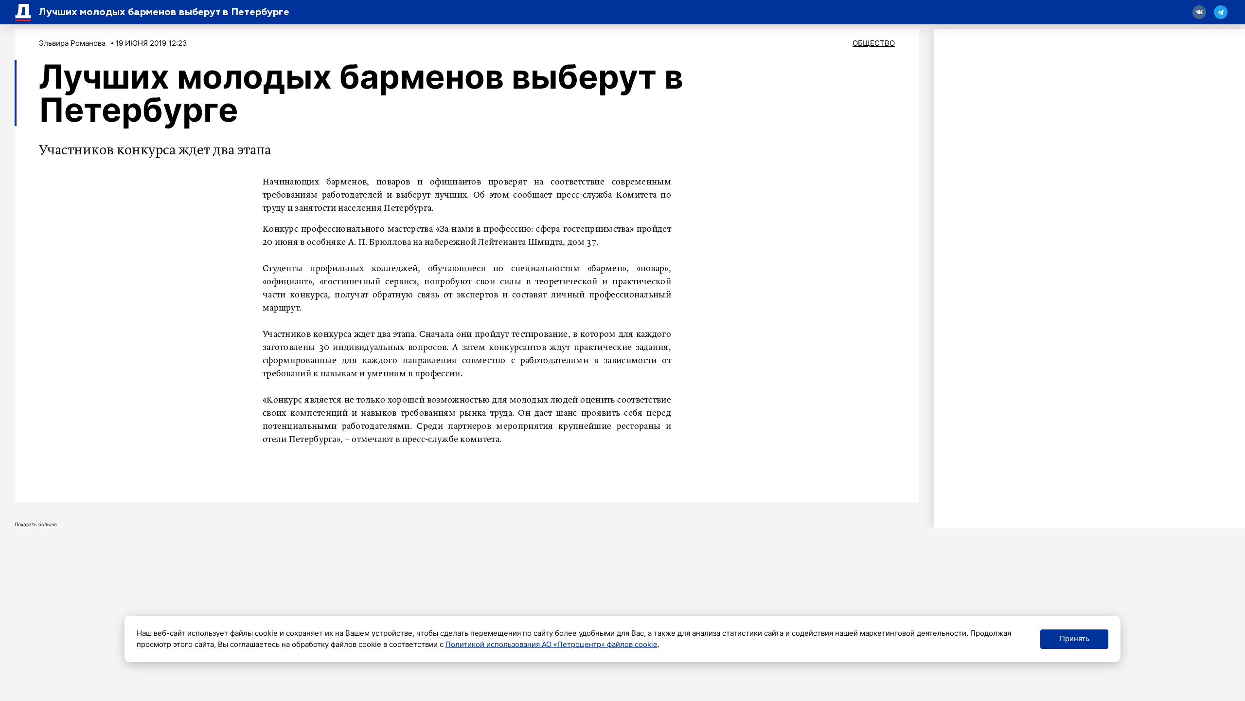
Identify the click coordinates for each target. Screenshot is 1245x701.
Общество (874, 43)
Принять (1074, 638)
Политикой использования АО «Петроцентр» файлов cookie (551, 644)
